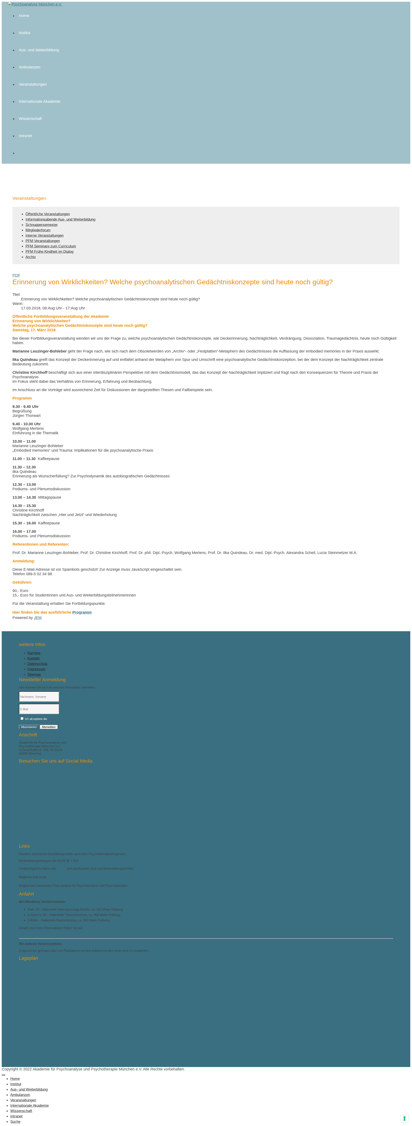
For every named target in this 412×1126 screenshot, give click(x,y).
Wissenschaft (30, 119)
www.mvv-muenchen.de (36, 932)
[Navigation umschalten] (3, 1075)
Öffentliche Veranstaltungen (48, 214)
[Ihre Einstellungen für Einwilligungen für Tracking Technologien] (404, 1118)
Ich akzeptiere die (49, 718)
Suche (15, 1122)
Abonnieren (29, 727)
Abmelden (49, 727)
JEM (38, 618)
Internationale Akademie (39, 101)
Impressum (36, 669)
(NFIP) (133, 885)
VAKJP (53, 877)
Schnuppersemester (42, 225)
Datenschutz (37, 664)
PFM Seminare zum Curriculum (51, 246)
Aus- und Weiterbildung (39, 50)
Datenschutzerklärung (61, 718)
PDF (16, 275)
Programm (82, 612)
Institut (24, 33)
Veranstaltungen (33, 84)
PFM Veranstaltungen (43, 241)
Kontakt (33, 658)
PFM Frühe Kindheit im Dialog (49, 252)
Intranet (25, 136)
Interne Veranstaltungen (45, 235)
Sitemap (34, 674)
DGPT (61, 868)
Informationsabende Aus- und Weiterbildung (60, 219)
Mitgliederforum (38, 230)
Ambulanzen (29, 67)
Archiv (31, 257)
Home (24, 16)
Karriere (33, 653)
